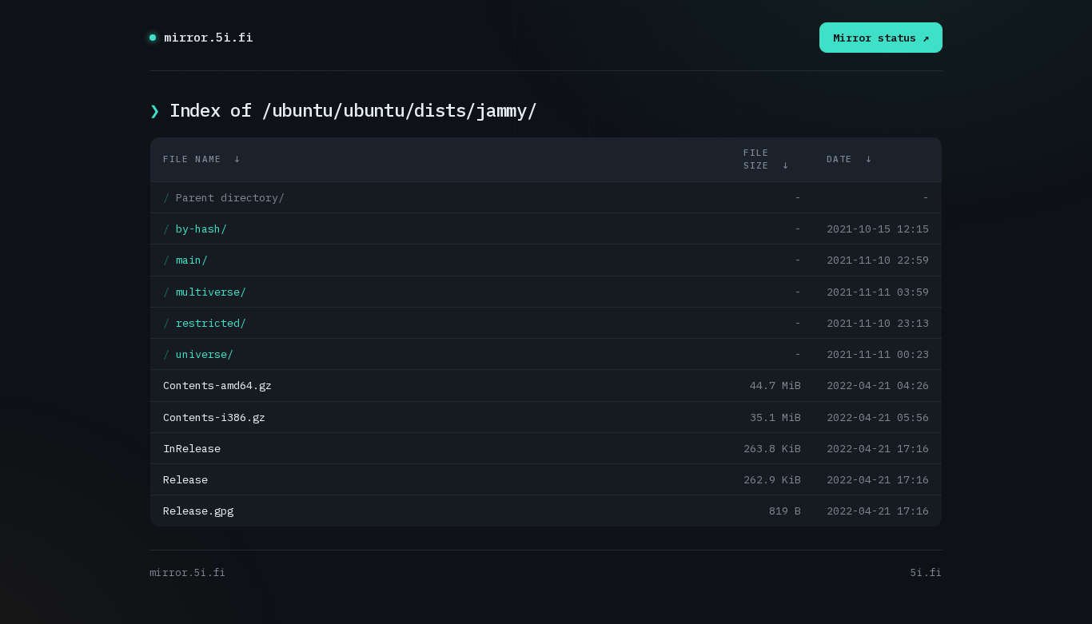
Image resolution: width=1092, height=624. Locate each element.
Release (185, 479)
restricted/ (211, 323)
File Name (192, 159)
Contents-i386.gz (214, 417)
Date (839, 159)
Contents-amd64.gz (217, 385)
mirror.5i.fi (208, 37)
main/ (192, 259)
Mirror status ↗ (881, 37)
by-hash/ (201, 228)
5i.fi (927, 572)
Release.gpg (198, 510)
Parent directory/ (230, 197)
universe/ (204, 354)
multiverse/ (211, 291)
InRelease (192, 448)
